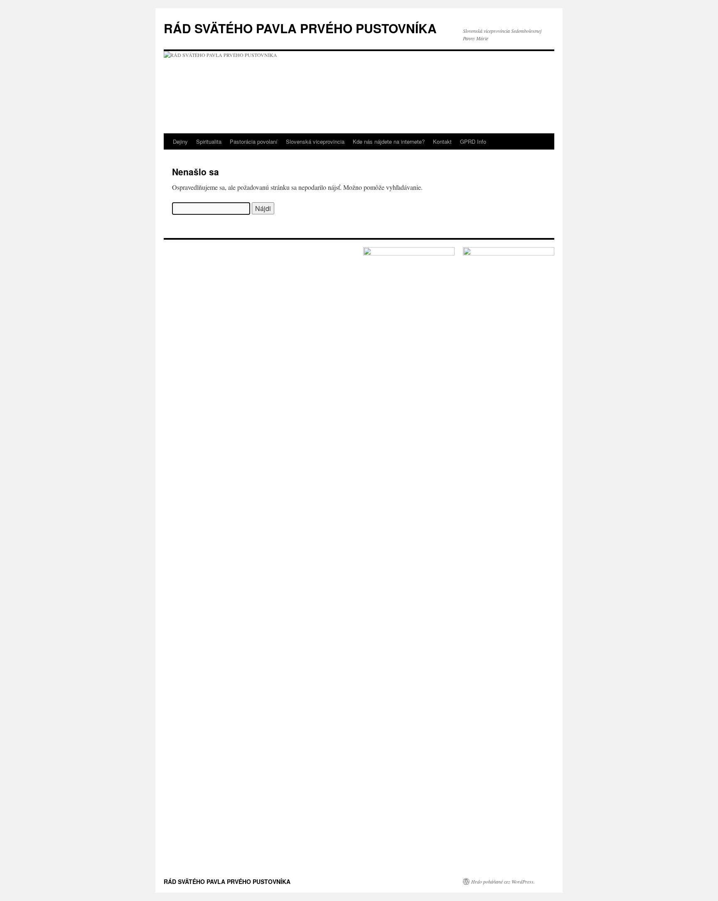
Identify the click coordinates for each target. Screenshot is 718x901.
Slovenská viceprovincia (315, 141)
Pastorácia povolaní (254, 141)
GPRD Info (473, 141)
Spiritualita (208, 141)
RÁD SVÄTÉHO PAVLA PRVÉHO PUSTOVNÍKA (300, 28)
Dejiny (180, 141)
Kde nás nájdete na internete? (389, 141)
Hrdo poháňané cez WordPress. (503, 881)
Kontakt (442, 141)
